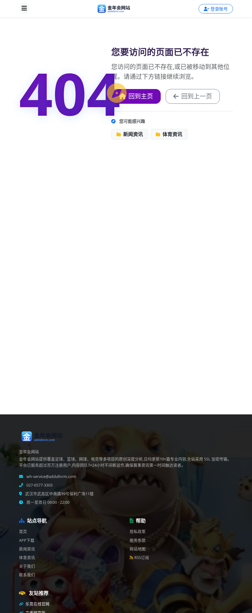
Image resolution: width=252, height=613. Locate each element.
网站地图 (138, 549)
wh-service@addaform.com (51, 476)
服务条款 (138, 540)
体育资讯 (171, 134)
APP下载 (26, 540)
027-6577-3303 (39, 485)
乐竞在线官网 (37, 604)
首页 (23, 531)
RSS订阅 (141, 557)
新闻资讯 (132, 134)
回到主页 (140, 96)
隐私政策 (138, 531)
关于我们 (27, 566)
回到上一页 (196, 96)
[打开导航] (24, 8)
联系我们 (27, 574)
